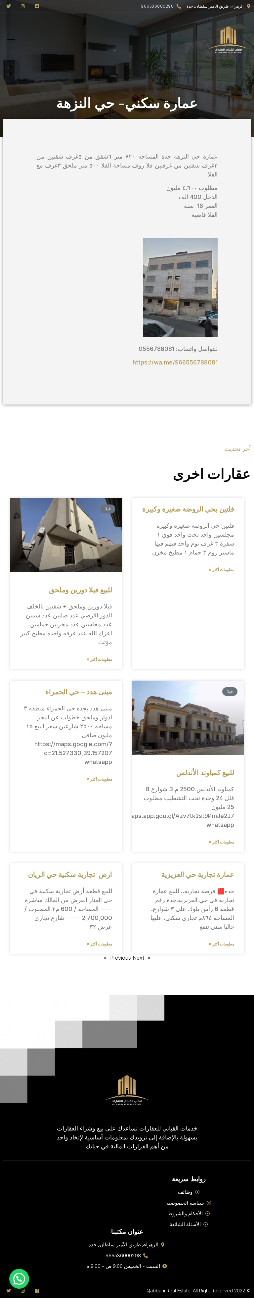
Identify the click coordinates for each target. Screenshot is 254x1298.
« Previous (130, 957)
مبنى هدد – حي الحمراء (79, 691)
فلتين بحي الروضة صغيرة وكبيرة (188, 508)
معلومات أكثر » (221, 569)
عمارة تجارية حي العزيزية (197, 874)
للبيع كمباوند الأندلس (205, 772)
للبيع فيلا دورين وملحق (80, 589)
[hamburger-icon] (11, 42)
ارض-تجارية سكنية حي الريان (70, 874)
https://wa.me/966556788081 (175, 362)
